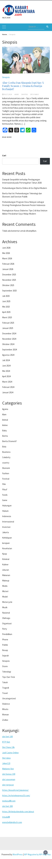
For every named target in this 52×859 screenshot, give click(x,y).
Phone (5, 639)
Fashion (5, 473)
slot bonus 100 (8, 774)
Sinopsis (6, 77)
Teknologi (6, 671)
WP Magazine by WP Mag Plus (37, 854)
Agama (5, 409)
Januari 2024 (7, 392)
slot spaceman (8, 779)
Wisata (5, 709)
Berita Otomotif (9, 441)
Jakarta (5, 532)
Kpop (4, 553)
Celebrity (6, 457)
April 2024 (6, 376)
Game (4, 500)
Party (4, 628)
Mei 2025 (6, 306)
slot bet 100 (7, 736)
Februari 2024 (8, 387)
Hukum (5, 511)
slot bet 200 (7, 806)
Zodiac (5, 720)
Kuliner (5, 564)
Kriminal (5, 559)
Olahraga (6, 618)
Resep (5, 650)
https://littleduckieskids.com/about (18, 811)
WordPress (18, 854)
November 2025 (9, 280)
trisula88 (6, 817)
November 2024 (9, 338)
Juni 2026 (6, 247)
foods (5, 494)
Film (4, 484)
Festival (5, 478)
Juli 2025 (6, 296)
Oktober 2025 (8, 285)
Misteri (5, 591)
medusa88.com (8, 800)
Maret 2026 (7, 258)
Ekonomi (6, 468)
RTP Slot (6, 742)
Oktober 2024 (8, 344)
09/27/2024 (8, 94)
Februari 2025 (8, 322)
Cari (4, 155)
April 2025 (6, 312)
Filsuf (4, 489)
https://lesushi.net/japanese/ (15, 790)
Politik (5, 644)
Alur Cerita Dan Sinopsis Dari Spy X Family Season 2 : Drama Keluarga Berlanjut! (23, 86)
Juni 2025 (6, 301)
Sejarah (5, 655)
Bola (4, 446)
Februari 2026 (8, 263)
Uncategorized (9, 698)
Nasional (6, 612)
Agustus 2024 (8, 355)
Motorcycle (7, 602)
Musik (4, 607)
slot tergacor (8, 784)
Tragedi (5, 687)
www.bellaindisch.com (12, 822)
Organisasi (7, 623)
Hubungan (7, 505)
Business (6, 452)
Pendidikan (7, 634)
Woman (5, 714)
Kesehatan (7, 548)
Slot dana (6, 758)
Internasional (8, 521)
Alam (4, 414)
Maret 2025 (7, 317)
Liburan (5, 569)
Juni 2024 (6, 365)
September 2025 (9, 290)
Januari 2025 (7, 328)
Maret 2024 (7, 381)
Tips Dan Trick (8, 677)
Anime (16, 94)
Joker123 (6, 763)
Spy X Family (34, 94)
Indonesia (6, 516)
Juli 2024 (6, 360)
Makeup (5, 580)
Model (5, 596)
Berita (5, 435)
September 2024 (9, 349)
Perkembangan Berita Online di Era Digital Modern (24, 188)
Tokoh (5, 682)
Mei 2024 (6, 371)
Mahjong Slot (8, 768)
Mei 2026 (6, 253)
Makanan (6, 575)
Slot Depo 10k (8, 747)
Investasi (6, 527)
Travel (5, 693)
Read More (7, 137)
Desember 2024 (9, 333)
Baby (4, 430)
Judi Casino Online (10, 752)
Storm (5, 666)
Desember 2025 (9, 274)
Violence (6, 703)
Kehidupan (7, 537)
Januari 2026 (7, 269)
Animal (5, 419)
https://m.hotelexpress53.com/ (16, 795)
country (5, 462)
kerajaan (6, 543)
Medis (5, 586)
